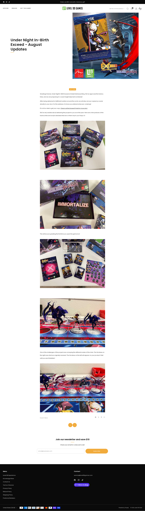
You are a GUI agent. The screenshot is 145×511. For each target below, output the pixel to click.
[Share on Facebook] (95, 417)
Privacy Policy (7, 488)
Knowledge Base (8, 478)
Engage (14, 8)
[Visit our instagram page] (6, 2)
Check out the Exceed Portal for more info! (74, 108)
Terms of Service (8, 485)
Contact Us (6, 482)
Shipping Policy (8, 495)
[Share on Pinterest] (101, 417)
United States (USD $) (116, 8)
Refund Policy (7, 492)
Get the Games (25, 8)
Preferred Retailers (9, 498)
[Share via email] (104, 417)
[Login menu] (140, 9)
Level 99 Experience (9, 475)
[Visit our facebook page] (3, 2)
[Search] (128, 9)
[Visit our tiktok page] (9, 2)
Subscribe (96, 451)
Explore (5, 8)
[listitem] (72, 2)
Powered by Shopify (124, 507)
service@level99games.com (83, 475)
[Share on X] (98, 417)
